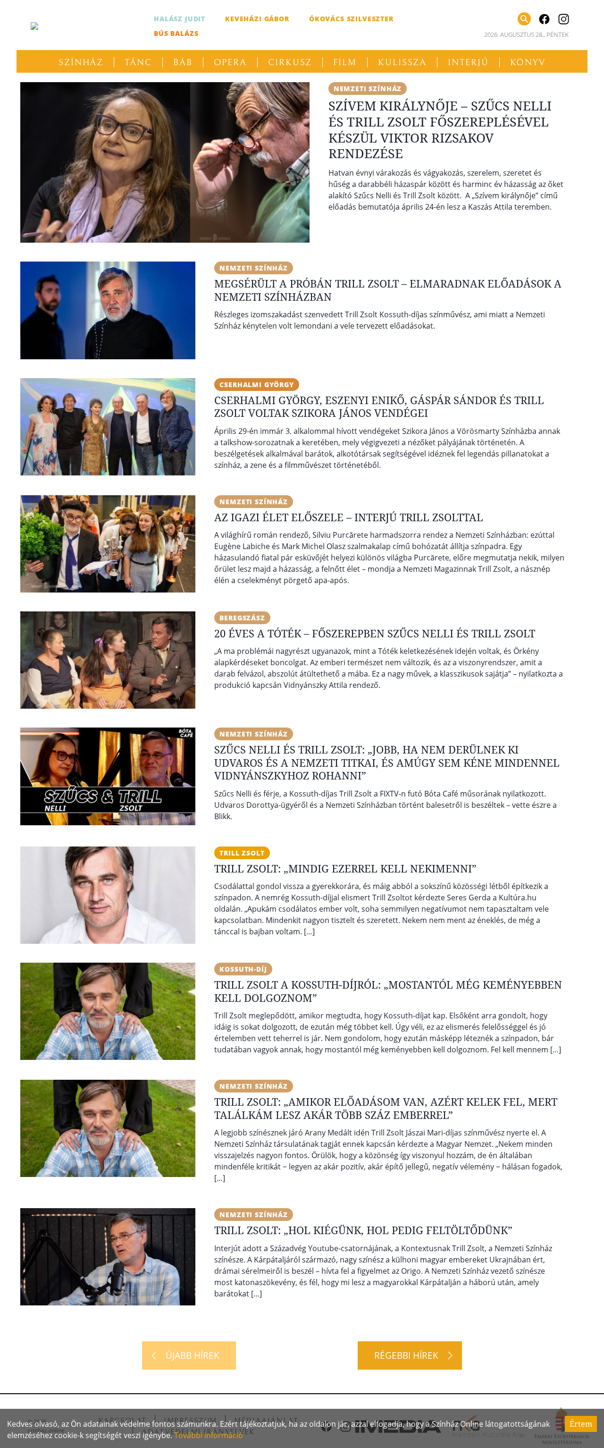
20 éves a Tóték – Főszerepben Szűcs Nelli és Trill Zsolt (374, 633)
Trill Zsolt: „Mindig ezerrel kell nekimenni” (345, 868)
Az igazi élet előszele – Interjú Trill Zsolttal (348, 517)
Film (345, 62)
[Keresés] (524, 18)
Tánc (138, 62)
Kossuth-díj (243, 969)
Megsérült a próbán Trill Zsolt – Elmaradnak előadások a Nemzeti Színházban (388, 290)
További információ (208, 1435)
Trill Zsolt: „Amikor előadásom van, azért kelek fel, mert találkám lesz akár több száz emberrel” (385, 1108)
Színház (81, 62)
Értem (581, 1424)
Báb (183, 62)
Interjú (468, 62)
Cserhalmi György (256, 384)
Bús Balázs (176, 33)
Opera (230, 62)
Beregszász (242, 617)
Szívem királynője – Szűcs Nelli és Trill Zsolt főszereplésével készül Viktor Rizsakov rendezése (440, 129)
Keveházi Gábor (257, 18)
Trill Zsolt (241, 852)
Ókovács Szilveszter (351, 18)
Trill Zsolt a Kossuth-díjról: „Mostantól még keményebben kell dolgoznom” (388, 991)
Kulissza (402, 62)
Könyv (528, 62)
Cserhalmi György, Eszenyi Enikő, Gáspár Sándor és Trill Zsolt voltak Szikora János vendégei (379, 406)
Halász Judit (179, 18)
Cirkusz (290, 62)
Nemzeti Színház (368, 88)
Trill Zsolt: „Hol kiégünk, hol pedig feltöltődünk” (363, 1230)
